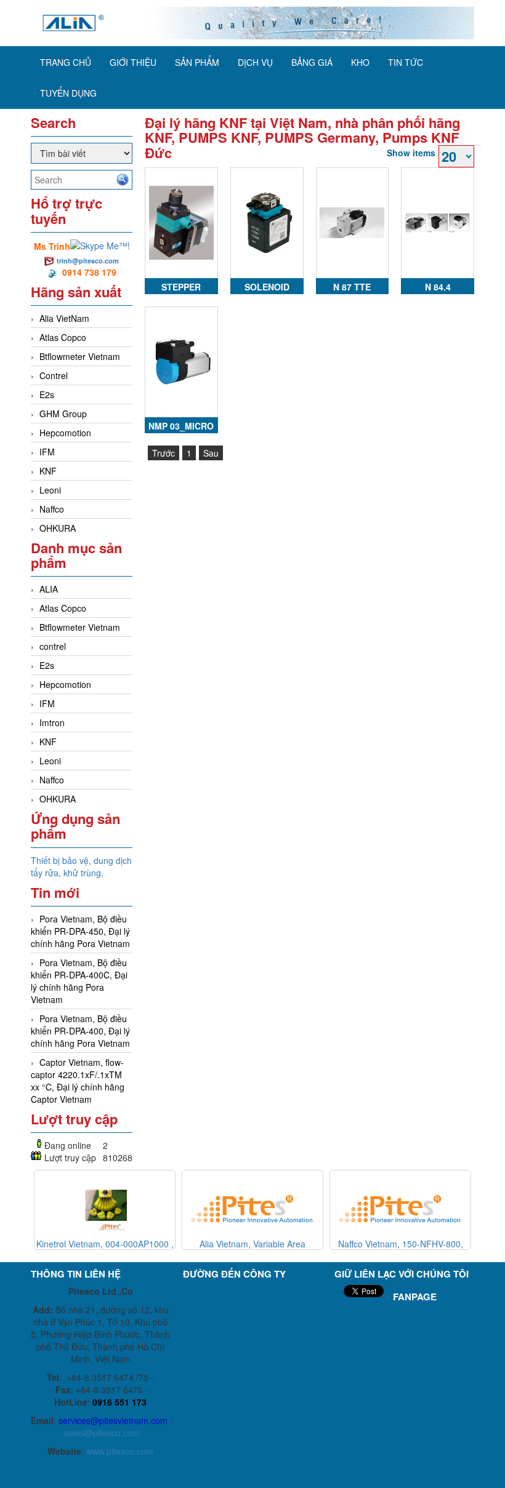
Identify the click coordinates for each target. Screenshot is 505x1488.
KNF (48, 471)
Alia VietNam (64, 318)
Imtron (52, 722)
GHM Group (63, 413)
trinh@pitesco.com (88, 260)
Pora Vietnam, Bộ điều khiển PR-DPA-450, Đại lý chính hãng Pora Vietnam (80, 931)
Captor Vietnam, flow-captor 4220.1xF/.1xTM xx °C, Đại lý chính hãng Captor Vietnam (77, 1080)
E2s (46, 394)
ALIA (48, 589)
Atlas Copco (62, 337)
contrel (52, 646)
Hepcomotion (65, 432)
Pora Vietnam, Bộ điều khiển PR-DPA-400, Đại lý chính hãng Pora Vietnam (80, 1030)
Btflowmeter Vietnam (79, 356)
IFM (47, 452)
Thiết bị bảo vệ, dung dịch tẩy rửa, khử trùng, (81, 866)
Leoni (50, 490)
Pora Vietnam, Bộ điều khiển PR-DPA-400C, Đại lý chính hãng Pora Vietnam (79, 981)
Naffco (51, 509)
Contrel (53, 375)
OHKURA (57, 528)
